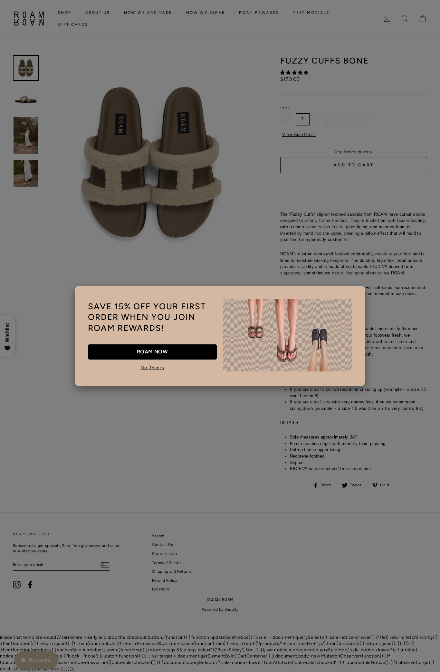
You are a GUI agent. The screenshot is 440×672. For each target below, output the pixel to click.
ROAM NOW (152, 352)
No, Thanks (152, 368)
